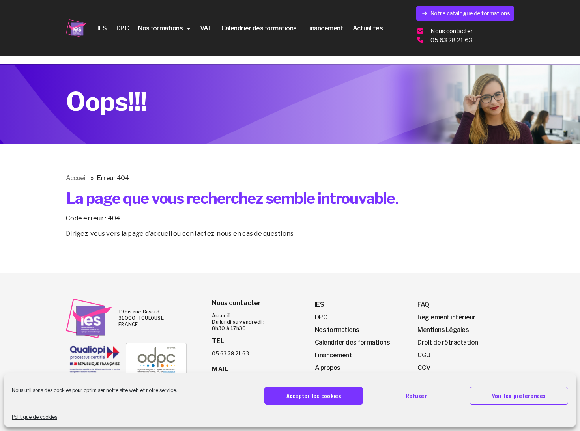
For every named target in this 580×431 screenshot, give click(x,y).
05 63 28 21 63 (451, 40)
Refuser (416, 395)
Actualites (368, 28)
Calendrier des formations (259, 28)
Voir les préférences (519, 395)
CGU (423, 355)
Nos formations (160, 28)
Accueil (76, 178)
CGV (423, 367)
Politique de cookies (34, 417)
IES (102, 28)
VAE (206, 28)
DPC (122, 28)
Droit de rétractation (447, 342)
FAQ (423, 304)
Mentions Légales (443, 330)
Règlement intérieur (446, 317)
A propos (328, 367)
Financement (325, 28)
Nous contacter (451, 31)
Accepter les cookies (313, 395)
